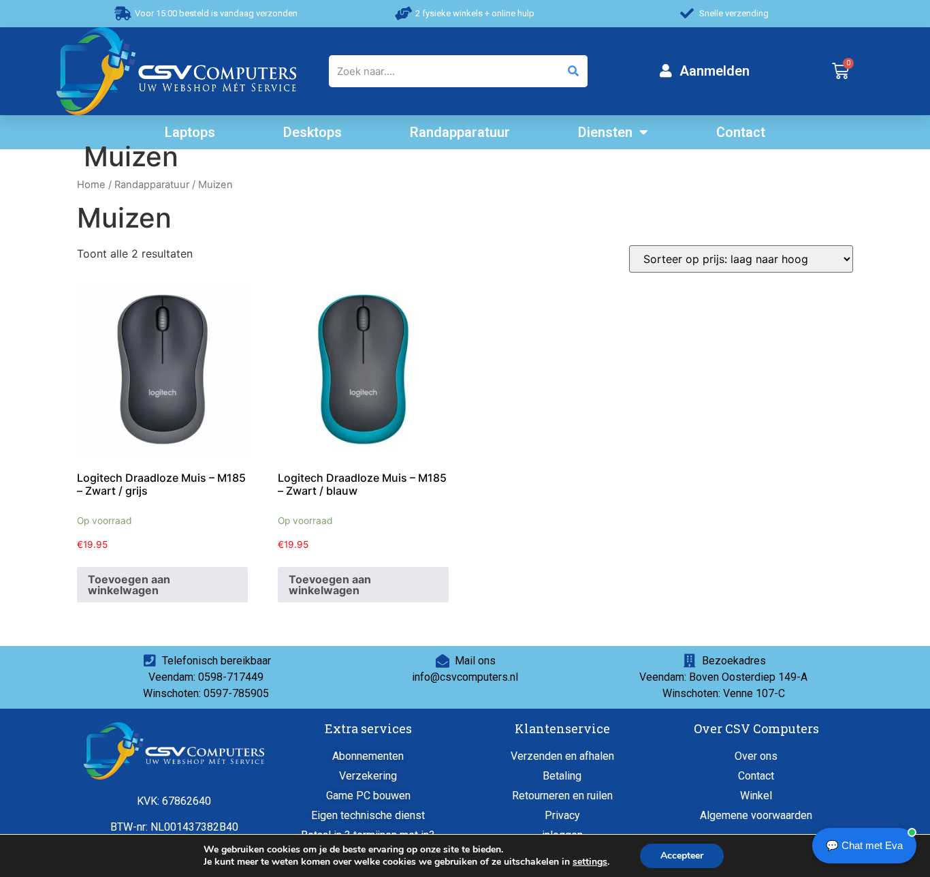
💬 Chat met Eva (864, 845)
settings (590, 862)
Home (91, 185)
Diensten (605, 132)
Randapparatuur (460, 132)
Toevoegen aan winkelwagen (129, 584)
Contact (740, 132)
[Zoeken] (573, 71)
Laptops (190, 132)
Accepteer (681, 855)
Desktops (312, 132)
